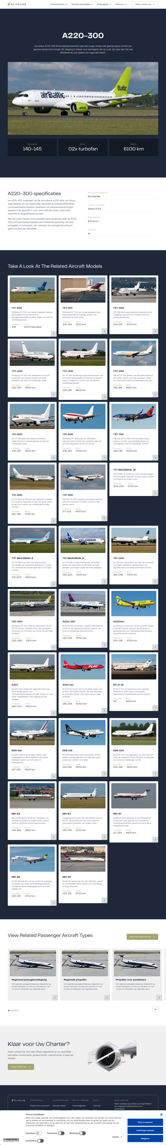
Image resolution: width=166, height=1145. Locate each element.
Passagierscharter (37, 1110)
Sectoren (56, 1110)
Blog (95, 1110)
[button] (59, 4)
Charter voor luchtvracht (39, 1106)
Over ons (96, 1106)
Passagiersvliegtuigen (80, 1110)
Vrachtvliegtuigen (79, 1106)
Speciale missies (59, 1106)
